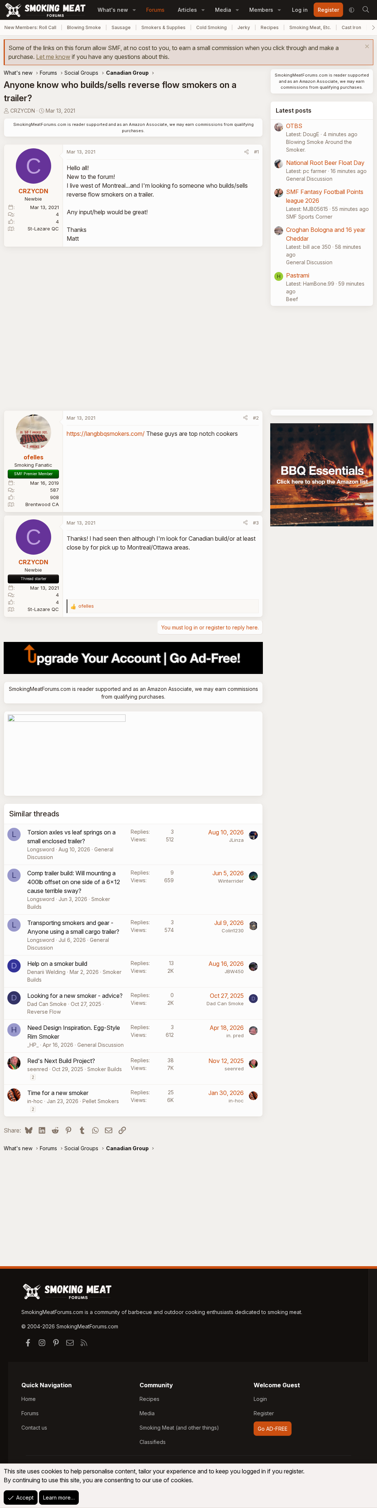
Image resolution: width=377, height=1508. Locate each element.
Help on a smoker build (57, 963)
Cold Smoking (211, 27)
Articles (187, 10)
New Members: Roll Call (30, 27)
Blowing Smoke (84, 27)
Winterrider (231, 881)
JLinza (236, 840)
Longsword (40, 849)
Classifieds (153, 1442)
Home (28, 1399)
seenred (37, 1069)
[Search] (365, 10)
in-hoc (35, 1101)
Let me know (53, 56)
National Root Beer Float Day (325, 162)
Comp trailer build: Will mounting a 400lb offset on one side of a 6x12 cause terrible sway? (73, 881)
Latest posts (293, 110)
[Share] (246, 152)
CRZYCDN (22, 110)
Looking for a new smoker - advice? (75, 995)
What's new (113, 10)
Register (264, 1413)
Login (260, 1399)
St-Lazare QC (43, 229)
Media (223, 10)
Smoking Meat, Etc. (310, 27)
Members (261, 10)
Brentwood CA (42, 504)
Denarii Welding (46, 972)
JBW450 (234, 971)
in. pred (235, 1035)
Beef (292, 299)
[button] (134, 9)
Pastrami (297, 275)
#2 (256, 418)
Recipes (270, 27)
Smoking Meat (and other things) (179, 1427)
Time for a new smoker (57, 1092)
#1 (256, 152)
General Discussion (100, 1045)
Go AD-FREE (273, 1429)
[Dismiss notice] (366, 47)
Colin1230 (233, 930)
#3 (256, 523)
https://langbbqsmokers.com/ (106, 433)
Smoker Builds (104, 1069)
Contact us (34, 1427)
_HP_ (33, 1045)
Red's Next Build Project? (61, 1060)
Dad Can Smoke (47, 1004)
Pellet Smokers (100, 1101)
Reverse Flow (44, 1012)
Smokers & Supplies (163, 27)
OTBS (294, 126)
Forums (155, 10)
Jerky (243, 27)
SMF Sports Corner (309, 216)
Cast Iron (351, 27)
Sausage (121, 27)
